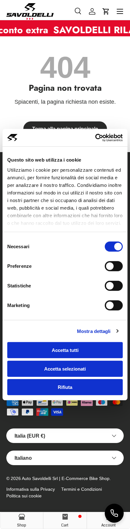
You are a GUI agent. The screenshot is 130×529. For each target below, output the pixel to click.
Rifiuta (65, 387)
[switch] (114, 266)
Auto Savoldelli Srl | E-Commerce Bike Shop (65, 478)
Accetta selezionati (65, 368)
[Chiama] (114, 513)
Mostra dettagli (94, 331)
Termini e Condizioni (81, 489)
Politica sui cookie (24, 496)
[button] (106, 11)
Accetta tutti (65, 350)
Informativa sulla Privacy (30, 489)
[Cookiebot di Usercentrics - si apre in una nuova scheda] (95, 137)
